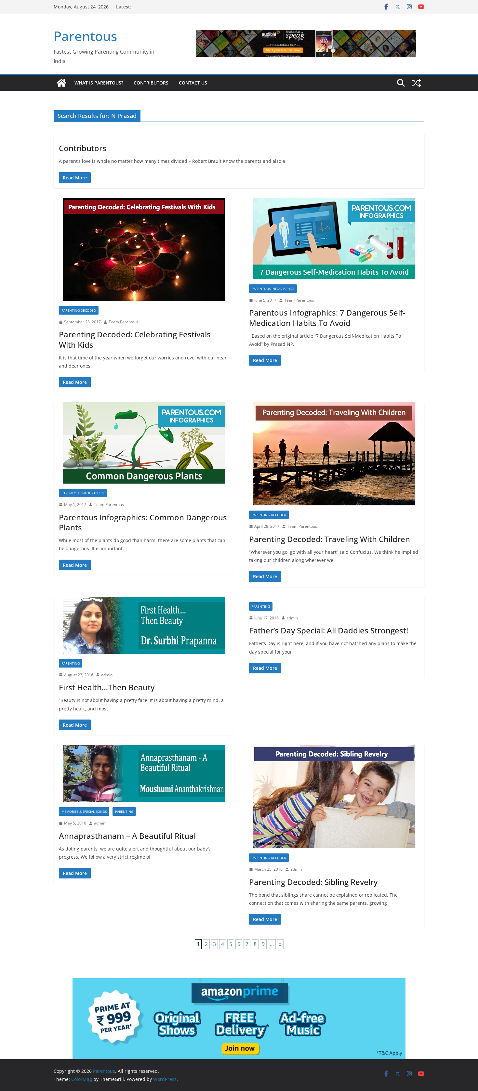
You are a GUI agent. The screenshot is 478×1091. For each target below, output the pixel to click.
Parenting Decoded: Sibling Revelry (313, 882)
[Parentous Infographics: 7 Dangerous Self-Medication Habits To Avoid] (334, 238)
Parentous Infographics (273, 288)
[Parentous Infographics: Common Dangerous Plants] (144, 443)
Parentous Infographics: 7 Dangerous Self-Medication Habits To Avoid (327, 317)
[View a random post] (416, 83)
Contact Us (193, 83)
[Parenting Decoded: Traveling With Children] (334, 453)
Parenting (70, 663)
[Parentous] (61, 83)
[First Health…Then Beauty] (144, 625)
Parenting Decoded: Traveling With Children (329, 539)
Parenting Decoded (78, 310)
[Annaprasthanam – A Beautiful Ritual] (144, 773)
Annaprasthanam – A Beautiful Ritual (127, 835)
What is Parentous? (98, 83)
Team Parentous (124, 322)
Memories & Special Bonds (84, 811)
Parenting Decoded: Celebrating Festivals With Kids (135, 339)
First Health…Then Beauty (106, 687)
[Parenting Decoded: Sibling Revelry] (334, 796)
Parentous (85, 36)
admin (107, 675)
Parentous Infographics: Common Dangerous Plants (143, 522)
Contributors (151, 83)
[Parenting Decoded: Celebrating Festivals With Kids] (144, 249)
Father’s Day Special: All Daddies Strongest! (328, 630)
